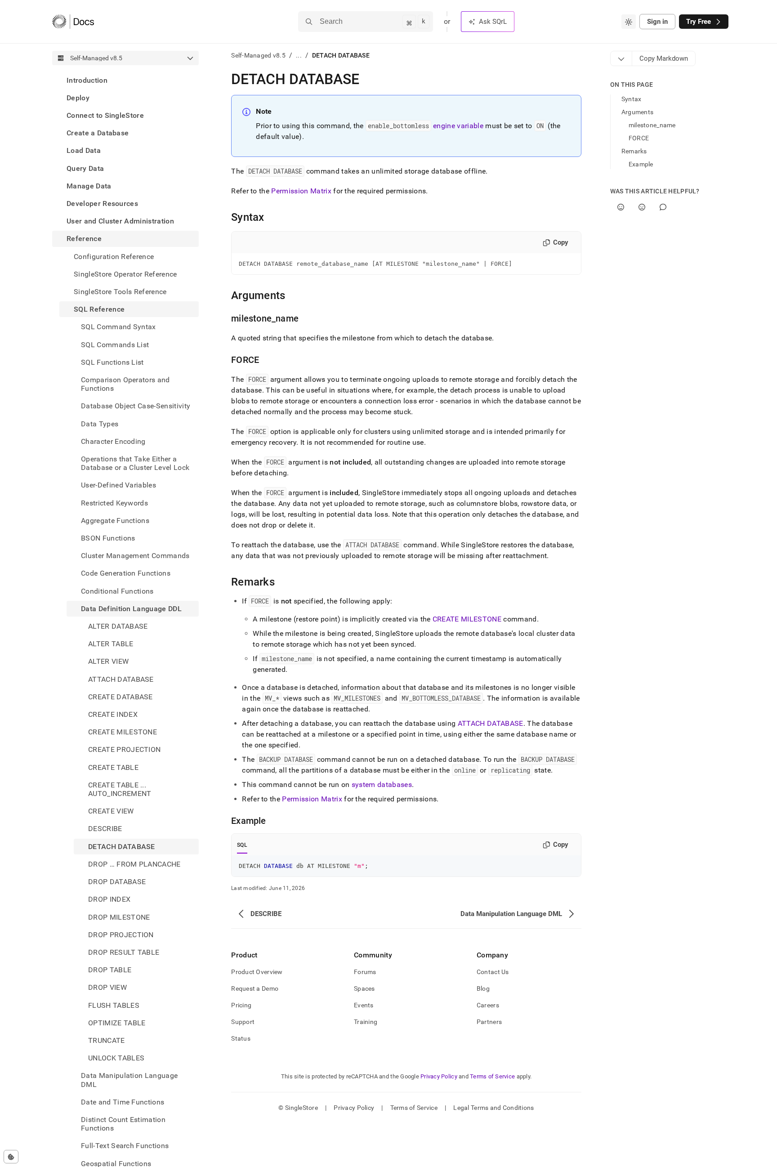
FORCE (639, 138)
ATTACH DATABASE (490, 723)
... (299, 55)
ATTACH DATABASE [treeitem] (121, 679)
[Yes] (620, 207)
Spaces (364, 988)
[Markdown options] (621, 58)
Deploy (78, 98)
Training (365, 1021)
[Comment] (663, 207)
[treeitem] (125, 80)
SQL (242, 845)
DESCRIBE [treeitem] (105, 829)
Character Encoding (113, 441)
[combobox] (628, 21)
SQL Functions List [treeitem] (112, 362)
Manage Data (89, 186)
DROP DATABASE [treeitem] (117, 882)
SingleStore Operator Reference (125, 274)
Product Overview (256, 971)
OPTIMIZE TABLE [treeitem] (116, 1023)
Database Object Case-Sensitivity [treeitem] (135, 406)
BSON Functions (108, 538)
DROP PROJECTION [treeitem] (121, 934)
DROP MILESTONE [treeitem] (119, 917)
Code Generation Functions (125, 573)
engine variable (458, 125)
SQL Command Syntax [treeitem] (118, 327)
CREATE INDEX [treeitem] (113, 715)
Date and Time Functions (122, 1102)
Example (641, 164)
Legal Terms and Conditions (493, 1107)
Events (364, 1005)
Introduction (87, 80)
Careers (488, 1005)
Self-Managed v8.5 (258, 55)
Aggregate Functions (115, 520)
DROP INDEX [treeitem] (109, 899)
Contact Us (493, 971)
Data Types (99, 424)
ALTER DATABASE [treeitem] (117, 626)
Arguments (637, 112)
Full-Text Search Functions (125, 1146)
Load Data (84, 151)
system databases (382, 784)
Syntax (631, 99)
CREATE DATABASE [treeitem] (120, 697)
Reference (84, 239)
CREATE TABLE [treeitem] (113, 767)
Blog (483, 988)
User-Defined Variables (118, 485)
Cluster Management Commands (135, 556)
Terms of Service (492, 1076)
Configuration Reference (114, 256)
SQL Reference (99, 309)
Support (243, 1021)
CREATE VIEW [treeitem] (111, 811)
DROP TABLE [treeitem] (109, 970)
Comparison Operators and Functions (125, 384)
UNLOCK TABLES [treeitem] (116, 1058)
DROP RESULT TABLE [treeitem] (123, 952)
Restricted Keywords (114, 503)
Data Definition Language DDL (131, 608)
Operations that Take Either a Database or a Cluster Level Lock (135, 463)
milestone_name (652, 125)
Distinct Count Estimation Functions (123, 1123)
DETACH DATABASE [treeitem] (121, 846)
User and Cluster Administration (120, 221)
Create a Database (98, 133)
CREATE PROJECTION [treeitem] (124, 750)
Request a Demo (254, 988)
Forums (365, 971)
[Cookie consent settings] (11, 1156)
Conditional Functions (117, 591)
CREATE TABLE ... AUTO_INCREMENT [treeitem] (119, 789)
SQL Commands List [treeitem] (115, 344)
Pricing (241, 1005)
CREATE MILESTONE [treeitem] (122, 732)
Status (240, 1038)
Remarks (634, 151)
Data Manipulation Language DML (129, 1080)
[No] (641, 207)
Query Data (85, 168)
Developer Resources (102, 203)
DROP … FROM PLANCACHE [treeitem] (134, 864)
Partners (489, 1021)
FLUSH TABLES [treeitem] (113, 1005)
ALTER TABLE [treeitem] (111, 644)
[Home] (73, 21)
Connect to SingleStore (105, 115)
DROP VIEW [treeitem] (107, 988)
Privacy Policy (438, 1076)
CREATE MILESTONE (467, 619)
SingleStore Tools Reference (120, 291)
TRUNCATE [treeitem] (106, 1040)
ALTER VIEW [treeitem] (108, 661)
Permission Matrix (301, 191)
